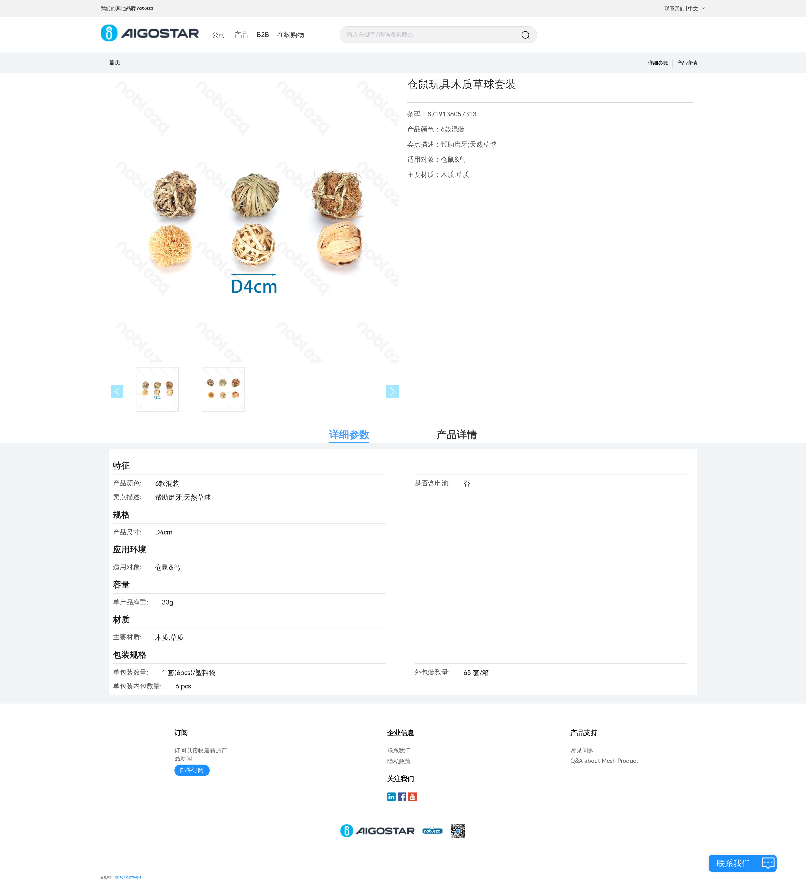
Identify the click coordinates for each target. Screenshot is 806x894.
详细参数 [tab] (349, 434)
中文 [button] (693, 9)
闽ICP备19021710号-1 (127, 877)
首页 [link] (114, 62)
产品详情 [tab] (457, 434)
